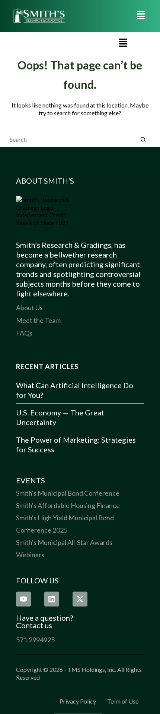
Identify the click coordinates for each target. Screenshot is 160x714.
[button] (141, 16)
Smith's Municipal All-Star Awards (64, 542)
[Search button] (143, 139)
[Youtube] (23, 599)
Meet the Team (38, 320)
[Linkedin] (51, 599)
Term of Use (122, 701)
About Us (29, 307)
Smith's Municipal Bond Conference (67, 493)
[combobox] (73, 139)
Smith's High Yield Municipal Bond (65, 518)
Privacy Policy (78, 701)
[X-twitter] (80, 599)
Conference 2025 (41, 530)
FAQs (24, 333)
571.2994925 (35, 640)
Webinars (30, 555)
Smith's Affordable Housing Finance (68, 505)
